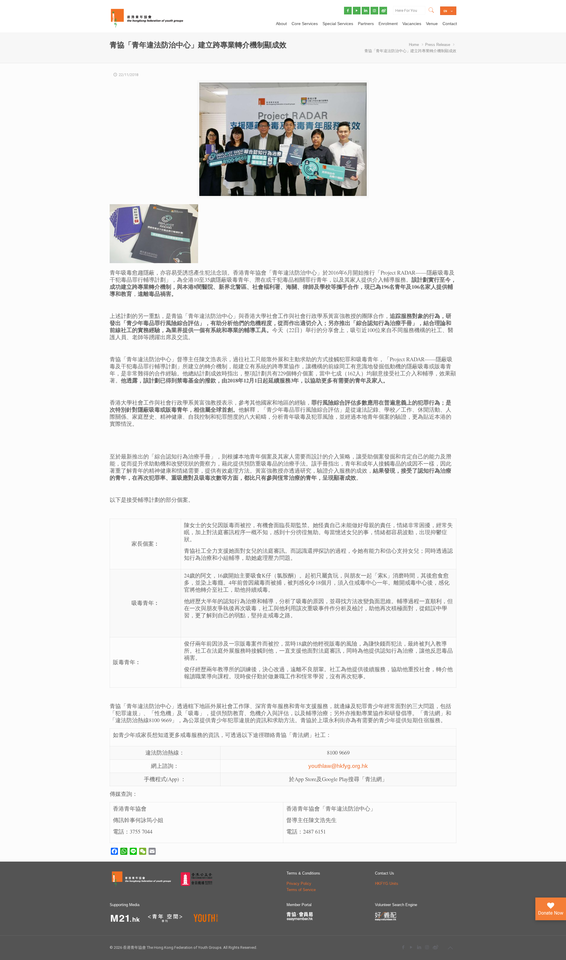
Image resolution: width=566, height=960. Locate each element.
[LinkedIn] (419, 947)
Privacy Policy (299, 883)
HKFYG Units (386, 883)
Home (414, 44)
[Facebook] (403, 947)
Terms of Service (301, 890)
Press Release (437, 44)
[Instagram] (427, 947)
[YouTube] (411, 947)
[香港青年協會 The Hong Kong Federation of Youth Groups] (147, 17)
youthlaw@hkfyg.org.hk (338, 766)
